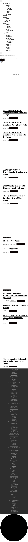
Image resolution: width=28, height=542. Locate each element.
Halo (14, 467)
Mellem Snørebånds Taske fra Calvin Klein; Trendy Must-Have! (15, 361)
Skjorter (8, 27)
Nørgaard (14, 440)
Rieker (14, 389)
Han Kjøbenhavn (14, 436)
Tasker (8, 11)
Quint (14, 464)
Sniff (14, 498)
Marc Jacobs (14, 458)
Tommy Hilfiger (14, 407)
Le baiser (14, 449)
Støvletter (9, 50)
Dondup (14, 496)
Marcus (14, 416)
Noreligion (14, 426)
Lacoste (14, 417)
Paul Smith (14, 451)
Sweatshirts (9, 30)
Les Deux (14, 413)
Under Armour (14, 484)
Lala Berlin (14, 474)
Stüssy (14, 501)
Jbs (14, 397)
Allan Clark (14, 487)
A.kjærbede (14, 510)
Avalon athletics (14, 400)
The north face (14, 446)
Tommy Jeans (14, 414)
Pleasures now (14, 453)
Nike (14, 470)
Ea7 (14, 424)
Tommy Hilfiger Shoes (14, 382)
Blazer (7, 24)
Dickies (14, 454)
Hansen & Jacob (14, 491)
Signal (14, 444)
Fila (14, 383)
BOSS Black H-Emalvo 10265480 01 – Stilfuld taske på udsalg (15, 295)
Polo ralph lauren (14, 488)
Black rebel (14, 406)
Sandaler (8, 44)
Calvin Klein (14, 410)
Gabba (14, 457)
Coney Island (14, 396)
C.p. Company (14, 411)
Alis (14, 481)
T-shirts (8, 26)
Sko (4, 33)
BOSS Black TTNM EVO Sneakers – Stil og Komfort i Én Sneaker (14, 135)
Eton (14, 390)
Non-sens (14, 399)
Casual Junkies (14, 386)
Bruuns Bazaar (14, 511)
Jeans (7, 18)
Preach (14, 377)
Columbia (14, 373)
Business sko (9, 36)
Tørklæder (9, 9)
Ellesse (14, 466)
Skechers (14, 385)
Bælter (8, 5)
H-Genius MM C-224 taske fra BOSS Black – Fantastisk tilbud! (15, 318)
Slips (7, 12)
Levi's (14, 497)
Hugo (14, 380)
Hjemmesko (9, 41)
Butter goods (14, 507)
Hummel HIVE (14, 376)
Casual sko (9, 38)
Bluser (4, 23)
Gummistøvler (10, 39)
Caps (7, 6)
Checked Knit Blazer (11, 241)
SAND (14, 506)
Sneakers (8, 47)
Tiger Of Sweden (14, 427)
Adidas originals (14, 433)
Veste (7, 32)
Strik (7, 29)
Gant (14, 461)
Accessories (6, 3)
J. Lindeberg (14, 372)
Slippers (8, 45)
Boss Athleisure (14, 439)
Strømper (8, 14)
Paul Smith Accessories (14, 447)
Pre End (14, 471)
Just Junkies (14, 508)
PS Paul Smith (14, 409)
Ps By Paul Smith (14, 431)
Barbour (14, 503)
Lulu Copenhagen (14, 500)
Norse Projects (14, 402)
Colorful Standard (14, 434)
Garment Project (14, 369)
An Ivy (14, 504)
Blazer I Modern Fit (10, 249)
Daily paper (14, 375)
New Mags (14, 441)
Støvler (8, 48)
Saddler (14, 379)
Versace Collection (14, 478)
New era (14, 463)
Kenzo (14, 419)
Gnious (14, 430)
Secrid (14, 493)
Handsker (8, 8)
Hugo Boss (14, 420)
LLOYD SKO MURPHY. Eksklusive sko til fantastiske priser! (15, 172)
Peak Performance (14, 450)
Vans (14, 395)
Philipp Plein (14, 486)
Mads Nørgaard (14, 468)
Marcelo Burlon (14, 477)
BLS (14, 480)
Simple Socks (14, 393)
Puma (14, 483)
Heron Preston (14, 392)
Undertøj (5, 21)
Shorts (8, 20)
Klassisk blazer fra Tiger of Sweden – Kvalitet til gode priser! (14, 198)
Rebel (14, 443)
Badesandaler (10, 35)
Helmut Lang (14, 370)
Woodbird (14, 423)
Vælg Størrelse (13, 118)
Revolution (14, 494)
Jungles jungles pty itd (14, 403)
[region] (14, 89)
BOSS (14, 437)
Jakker (5, 15)
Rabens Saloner (14, 460)
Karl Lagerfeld (14, 476)
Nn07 (14, 387)
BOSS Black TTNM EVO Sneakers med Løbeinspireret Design (15, 113)
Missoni (14, 473)
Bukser (5, 17)
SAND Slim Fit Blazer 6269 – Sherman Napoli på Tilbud (14, 187)
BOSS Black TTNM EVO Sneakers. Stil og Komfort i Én (15, 124)
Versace (14, 456)
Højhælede (9, 42)
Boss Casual (14, 490)
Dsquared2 (14, 429)
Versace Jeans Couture (14, 421)
